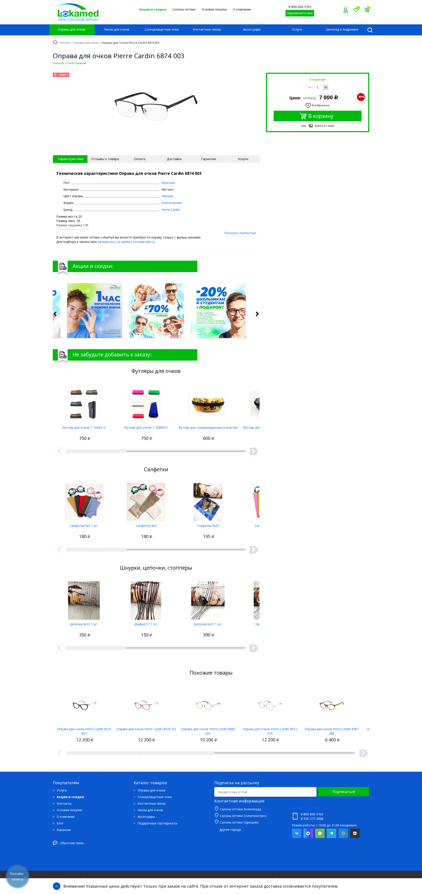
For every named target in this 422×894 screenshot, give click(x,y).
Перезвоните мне (300, 13)
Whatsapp (320, 833)
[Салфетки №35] (208, 500)
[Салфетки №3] (146, 500)
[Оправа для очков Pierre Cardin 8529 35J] (146, 704)
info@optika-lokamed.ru (309, 808)
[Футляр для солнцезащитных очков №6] (208, 402)
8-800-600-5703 (300, 7)
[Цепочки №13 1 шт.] (84, 599)
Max (308, 833)
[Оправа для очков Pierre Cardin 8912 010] (270, 704)
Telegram (331, 833)
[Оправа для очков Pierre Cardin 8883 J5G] (208, 704)
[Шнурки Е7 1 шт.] (146, 599)
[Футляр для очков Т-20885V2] (146, 402)
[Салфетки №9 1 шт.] (84, 500)
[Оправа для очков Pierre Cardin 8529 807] (84, 704)
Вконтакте (296, 833)
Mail (343, 833)
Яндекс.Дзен (355, 833)
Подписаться (343, 791)
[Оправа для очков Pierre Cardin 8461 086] (332, 704)
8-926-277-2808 (312, 818)
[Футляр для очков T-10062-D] (84, 402)
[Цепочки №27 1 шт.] (208, 599)
